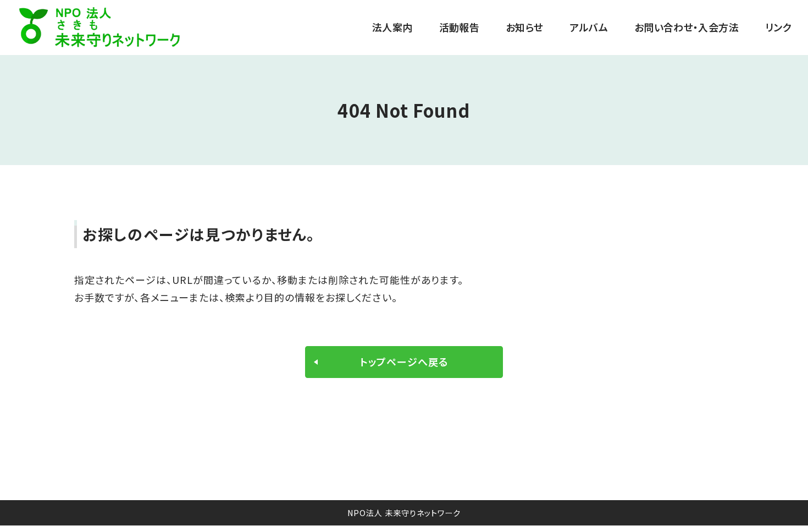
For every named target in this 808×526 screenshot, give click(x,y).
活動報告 (459, 27)
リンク (778, 27)
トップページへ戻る (404, 361)
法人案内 (392, 27)
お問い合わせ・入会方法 (686, 27)
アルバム (588, 27)
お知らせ (524, 27)
